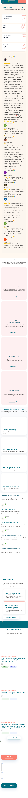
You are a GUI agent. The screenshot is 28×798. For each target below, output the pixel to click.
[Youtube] (11, 791)
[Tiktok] (21, 791)
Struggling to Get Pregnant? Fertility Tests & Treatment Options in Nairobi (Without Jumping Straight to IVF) (13, 726)
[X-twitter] (18, 791)
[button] (3, 2)
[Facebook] (5, 791)
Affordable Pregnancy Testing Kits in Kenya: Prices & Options (13, 693)
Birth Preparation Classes (12, 468)
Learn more (12, 296)
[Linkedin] (14, 791)
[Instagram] (8, 791)
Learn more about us (11, 617)
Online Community (9, 429)
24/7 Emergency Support (11, 486)
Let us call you (9, 785)
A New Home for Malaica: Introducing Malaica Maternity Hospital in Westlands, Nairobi (13, 659)
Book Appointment (22, 1)
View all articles (14, 737)
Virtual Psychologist (10, 449)
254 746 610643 (9, 774)
